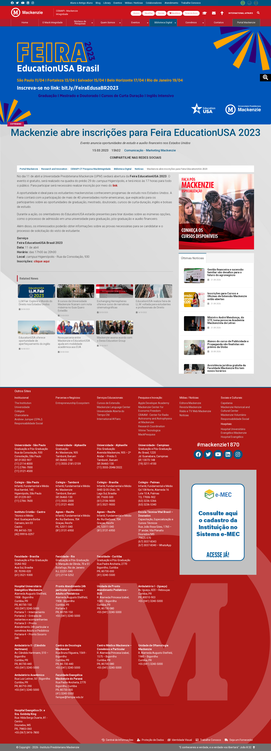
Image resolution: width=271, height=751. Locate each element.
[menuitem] (81, 3)
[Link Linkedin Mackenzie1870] (28, 3)
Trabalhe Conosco (210, 739)
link (115, 185)
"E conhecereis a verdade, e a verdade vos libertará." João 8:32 (216, 747)
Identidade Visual (182, 739)
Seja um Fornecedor (241, 739)
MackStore (175, 13)
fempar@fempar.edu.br (70, 697)
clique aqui (41, 261)
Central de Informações (119, 739)
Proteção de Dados (153, 739)
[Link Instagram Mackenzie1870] (33, 3)
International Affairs (240, 13)
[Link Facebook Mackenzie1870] (12, 3)
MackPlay (148, 13)
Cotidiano (15, 124)
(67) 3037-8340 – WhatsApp (154, 545)
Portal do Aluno (191, 13)
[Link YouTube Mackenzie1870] (22, 3)
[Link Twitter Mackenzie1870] (17, 3)
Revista (161, 13)
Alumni (136, 13)
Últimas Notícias (192, 258)
